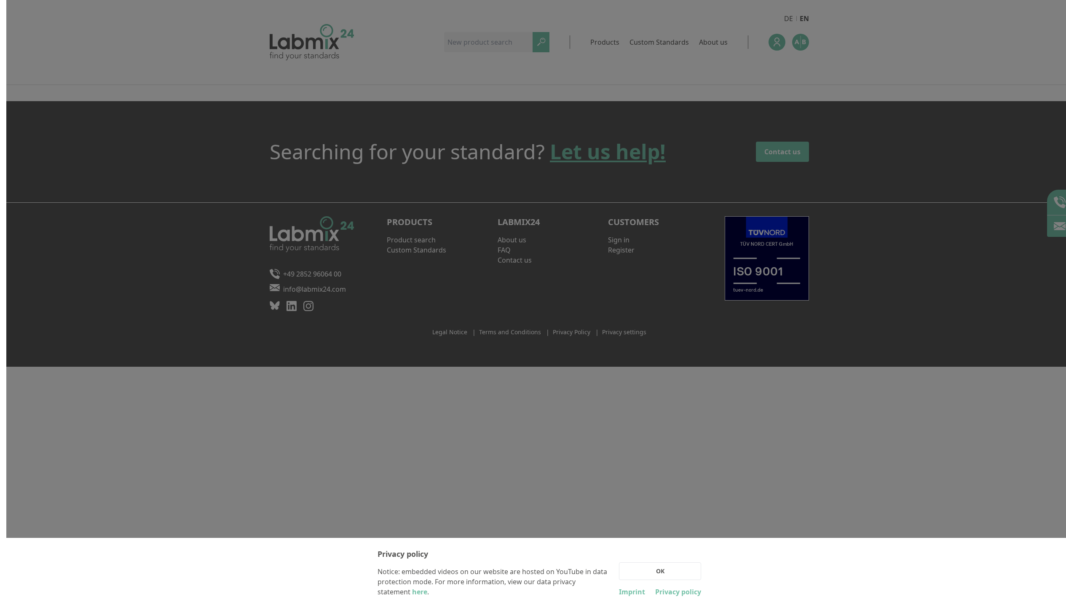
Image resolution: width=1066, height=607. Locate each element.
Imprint (632, 591)
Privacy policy (678, 591)
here (419, 591)
